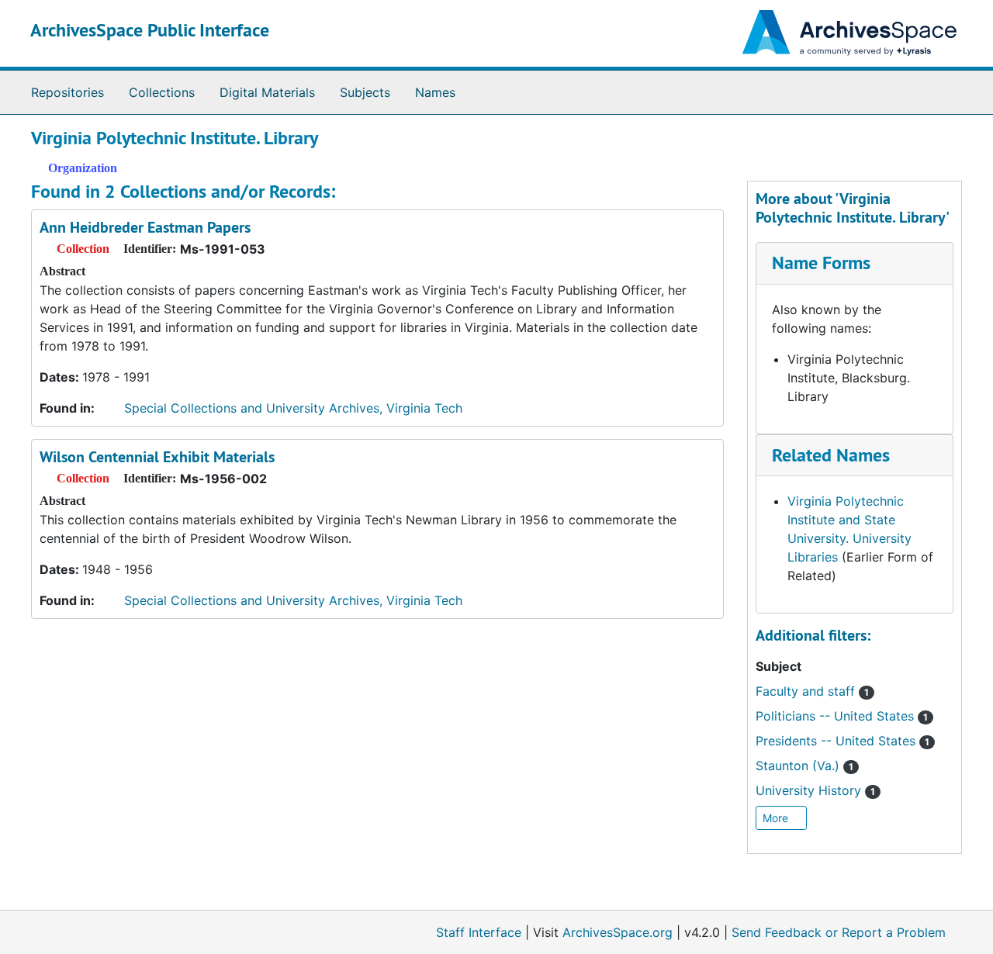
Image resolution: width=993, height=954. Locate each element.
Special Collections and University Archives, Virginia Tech (293, 408)
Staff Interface (478, 932)
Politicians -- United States (842, 716)
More (777, 817)
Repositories (67, 92)
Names (435, 92)
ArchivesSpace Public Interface (149, 30)
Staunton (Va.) (804, 765)
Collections (162, 92)
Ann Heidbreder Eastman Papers (145, 227)
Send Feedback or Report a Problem (839, 932)
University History (815, 790)
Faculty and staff (812, 691)
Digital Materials (267, 92)
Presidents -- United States (842, 740)
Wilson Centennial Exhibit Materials (157, 457)
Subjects (365, 92)
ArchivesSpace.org (617, 932)
